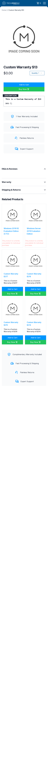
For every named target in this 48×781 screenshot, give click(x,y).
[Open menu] (44, 3)
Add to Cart (24, 85)
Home (4, 10)
